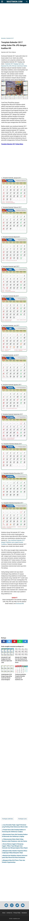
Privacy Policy (16, 912)
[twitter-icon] (17, 905)
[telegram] (25, 641)
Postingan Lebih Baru (7, 818)
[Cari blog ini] (27, 2)
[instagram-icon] (12, 905)
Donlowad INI (20, 603)
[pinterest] (14, 641)
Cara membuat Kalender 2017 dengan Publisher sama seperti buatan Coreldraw (13, 542)
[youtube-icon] (22, 905)
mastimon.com (14, 1)
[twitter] (9, 641)
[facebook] (4, 641)
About (3, 912)
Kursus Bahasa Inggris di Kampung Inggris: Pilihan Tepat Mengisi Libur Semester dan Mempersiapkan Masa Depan (15, 846)
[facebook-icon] (6, 905)
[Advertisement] (14, 20)
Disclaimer (24, 912)
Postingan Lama (22, 818)
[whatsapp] (19, 641)
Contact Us (9, 912)
